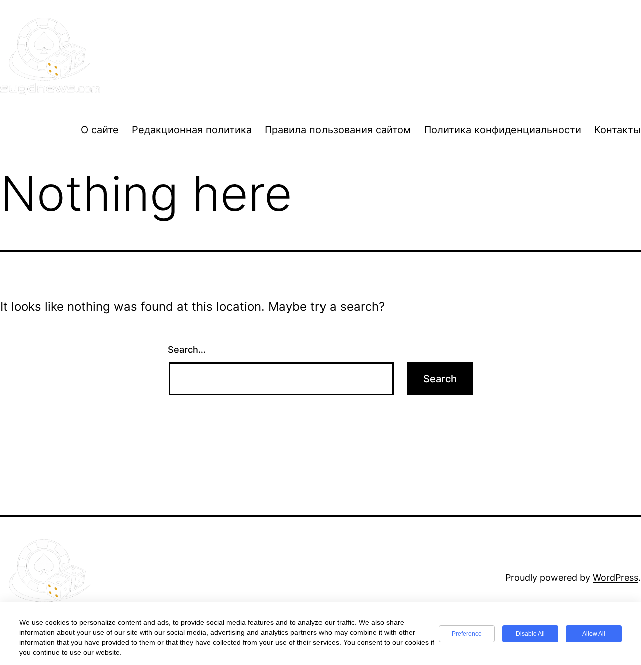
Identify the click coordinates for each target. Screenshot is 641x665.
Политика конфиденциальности (502, 130)
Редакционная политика (192, 130)
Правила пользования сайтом (338, 130)
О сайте (100, 130)
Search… (187, 349)
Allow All (593, 633)
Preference (467, 633)
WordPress (615, 577)
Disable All (530, 633)
